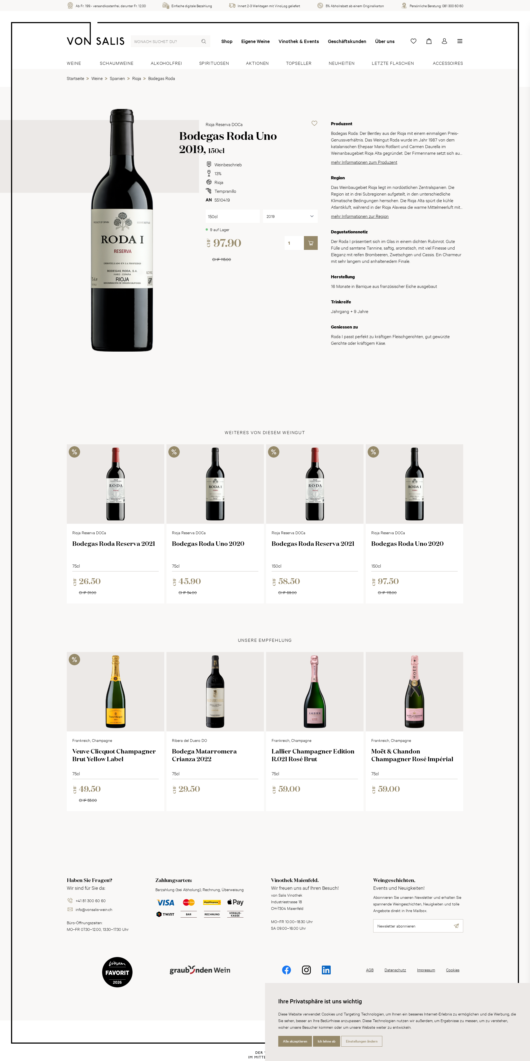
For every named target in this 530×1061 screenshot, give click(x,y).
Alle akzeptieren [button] (295, 1041)
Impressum (426, 969)
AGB (369, 969)
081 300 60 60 (452, 5)
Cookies (452, 969)
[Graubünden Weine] (199, 976)
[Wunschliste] (413, 41)
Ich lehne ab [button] (326, 1041)
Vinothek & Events (299, 41)
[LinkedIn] (326, 973)
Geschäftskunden (347, 41)
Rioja (218, 182)
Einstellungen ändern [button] (362, 1041)
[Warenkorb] (429, 41)
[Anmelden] (444, 41)
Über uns (385, 41)
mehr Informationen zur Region (360, 216)
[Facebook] (286, 973)
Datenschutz (395, 969)
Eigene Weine (255, 41)
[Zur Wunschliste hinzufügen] (314, 123)
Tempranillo (225, 191)
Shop (226, 41)
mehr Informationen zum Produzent (364, 162)
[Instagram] (306, 973)
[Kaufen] (311, 243)
